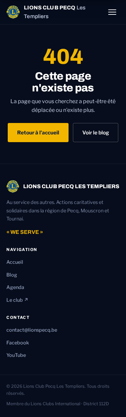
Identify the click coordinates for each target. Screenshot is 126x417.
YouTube (16, 355)
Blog (11, 275)
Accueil (14, 262)
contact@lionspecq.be (31, 330)
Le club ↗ (17, 300)
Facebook (17, 343)
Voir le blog (95, 132)
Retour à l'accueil (38, 132)
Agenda (15, 287)
